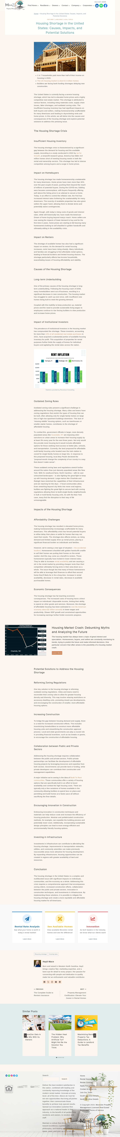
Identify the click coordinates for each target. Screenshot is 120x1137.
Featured (50, 19)
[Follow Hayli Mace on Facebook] (44, 982)
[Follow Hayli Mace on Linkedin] (59, 982)
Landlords (59, 19)
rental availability (62, 561)
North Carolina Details (89, 1099)
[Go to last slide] (25, 1035)
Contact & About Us (88, 1089)
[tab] (56, 1057)
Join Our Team (86, 1092)
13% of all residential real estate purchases (64, 334)
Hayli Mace (48, 961)
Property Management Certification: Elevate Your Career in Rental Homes (75, 993)
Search (45, 1075)
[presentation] (33, 1022)
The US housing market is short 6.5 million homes (58, 81)
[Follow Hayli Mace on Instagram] (52, 982)
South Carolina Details (89, 1096)
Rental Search (86, 1079)
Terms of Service (97, 1110)
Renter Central (86, 1082)
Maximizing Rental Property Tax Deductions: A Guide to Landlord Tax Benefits (86, 1039)
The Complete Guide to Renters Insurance (43, 992)
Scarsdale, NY (57, 435)
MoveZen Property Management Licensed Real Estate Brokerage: (95, 1107)
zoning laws (53, 954)
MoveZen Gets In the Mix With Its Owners (33, 1037)
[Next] (94, 1035)
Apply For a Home (87, 1086)
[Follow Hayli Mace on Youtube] (56, 982)
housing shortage (41, 954)
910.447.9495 (100, 2)
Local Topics (68, 19)
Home (36, 14)
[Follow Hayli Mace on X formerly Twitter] (48, 982)
